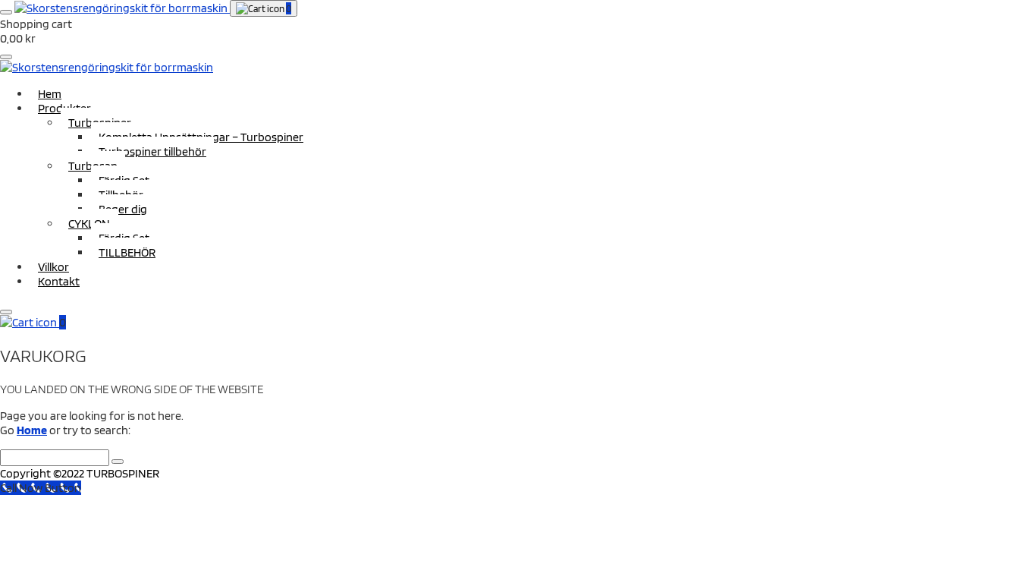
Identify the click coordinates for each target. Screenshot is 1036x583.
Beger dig (123, 209)
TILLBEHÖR (127, 252)
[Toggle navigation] (6, 12)
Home (32, 430)
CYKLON (89, 223)
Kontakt (59, 281)
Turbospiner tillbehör (152, 151)
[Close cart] (6, 57)
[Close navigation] (6, 312)
